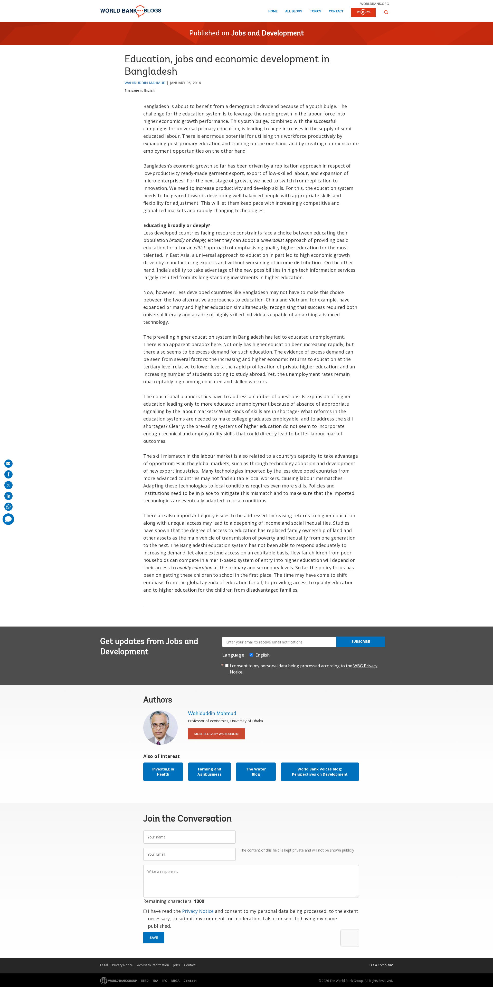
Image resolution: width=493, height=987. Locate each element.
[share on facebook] (8, 474)
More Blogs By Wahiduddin (216, 734)
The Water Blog (256, 772)
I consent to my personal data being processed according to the (303, 669)
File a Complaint (381, 965)
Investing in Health (163, 772)
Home (273, 11)
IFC (164, 981)
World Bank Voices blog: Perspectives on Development (320, 772)
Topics (315, 11)
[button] (386, 12)
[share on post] (8, 485)
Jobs (176, 965)
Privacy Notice (198, 911)
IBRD (145, 981)
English (149, 90)
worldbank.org (374, 3)
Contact (336, 11)
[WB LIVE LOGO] (363, 13)
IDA (155, 981)
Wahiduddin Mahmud (145, 83)
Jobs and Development (267, 33)
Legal (104, 965)
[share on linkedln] (8, 496)
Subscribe (361, 641)
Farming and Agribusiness (209, 772)
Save (154, 938)
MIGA (175, 981)
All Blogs (293, 11)
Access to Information (153, 965)
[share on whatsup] (8, 507)
